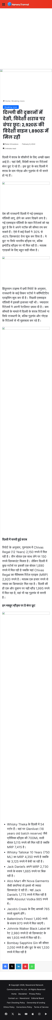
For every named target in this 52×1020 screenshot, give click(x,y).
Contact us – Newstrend (18, 998)
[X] (12, 966)
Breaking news (18, 101)
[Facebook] (5, 966)
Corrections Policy (24, 1007)
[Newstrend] (18, 4)
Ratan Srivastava (11, 144)
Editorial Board (37, 998)
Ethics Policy (9, 1007)
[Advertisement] (26, 35)
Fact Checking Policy (16, 1003)
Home (7, 101)
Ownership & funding (36, 1003)
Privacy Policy (35, 994)
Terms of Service (41, 1007)
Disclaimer (22, 994)
